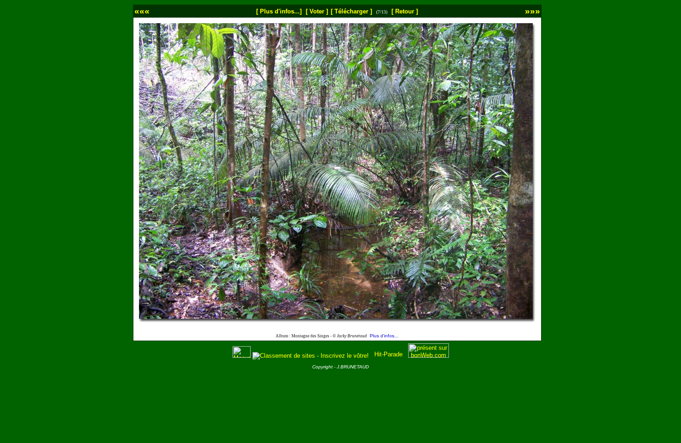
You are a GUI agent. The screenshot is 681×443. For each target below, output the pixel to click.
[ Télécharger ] (351, 11)
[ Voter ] (317, 11)
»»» (532, 11)
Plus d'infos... (384, 335)
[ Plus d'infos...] (279, 11)
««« (142, 11)
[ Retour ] (404, 11)
